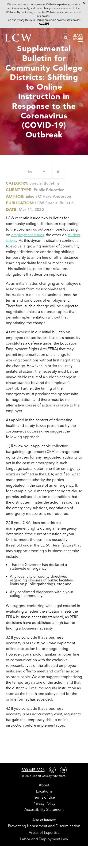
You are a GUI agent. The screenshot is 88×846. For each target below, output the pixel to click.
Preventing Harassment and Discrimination (44, 825)
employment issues (27, 234)
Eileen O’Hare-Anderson (48, 196)
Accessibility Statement (44, 809)
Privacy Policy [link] (24, 20)
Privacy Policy (44, 803)
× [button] (84, 3)
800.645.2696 (33, 769)
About (44, 785)
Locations (44, 791)
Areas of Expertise (44, 832)
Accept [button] (44, 23)
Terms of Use (44, 797)
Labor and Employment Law (44, 839)
